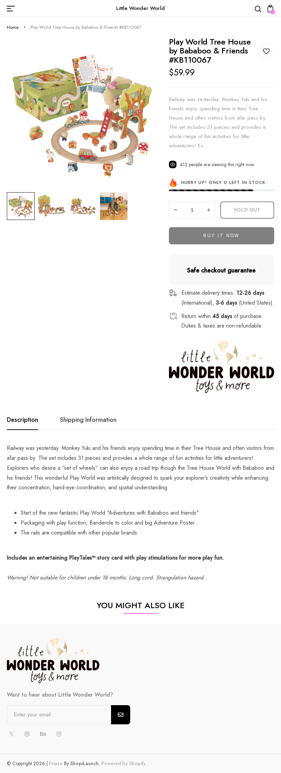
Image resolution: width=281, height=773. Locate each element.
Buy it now (221, 235)
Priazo (56, 763)
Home (13, 27)
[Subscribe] (120, 714)
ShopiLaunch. (85, 763)
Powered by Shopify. (123, 763)
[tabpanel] (22, 206)
